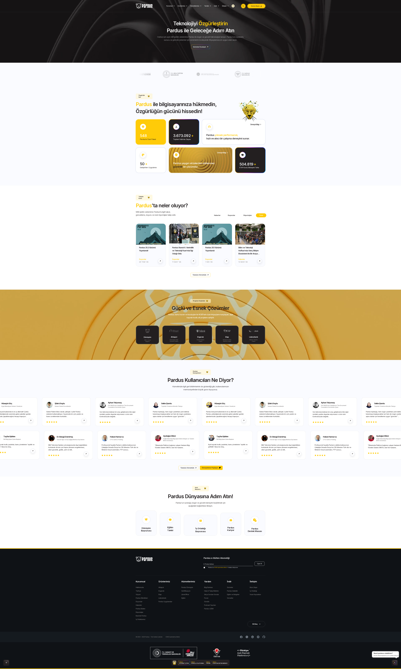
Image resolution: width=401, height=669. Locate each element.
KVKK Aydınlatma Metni (220, 567)
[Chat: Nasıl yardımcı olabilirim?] (395, 663)
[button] (243, 6)
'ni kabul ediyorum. (223, 567)
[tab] (261, 215)
